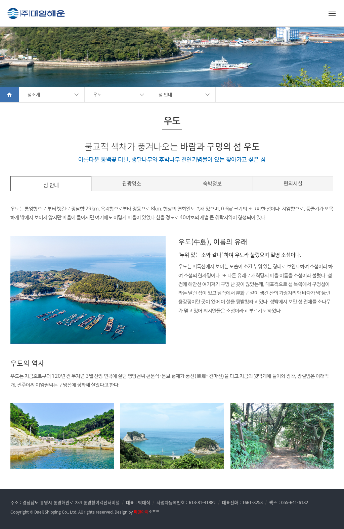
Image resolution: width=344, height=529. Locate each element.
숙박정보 (212, 183)
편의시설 (293, 183)
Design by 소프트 (137, 512)
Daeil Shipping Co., (51, 512)
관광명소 (131, 183)
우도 (97, 95)
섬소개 (34, 95)
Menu (333, 14)
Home (9, 94)
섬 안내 (165, 95)
